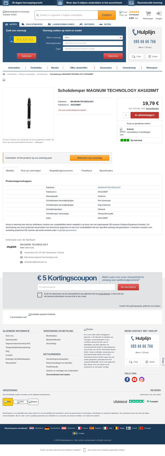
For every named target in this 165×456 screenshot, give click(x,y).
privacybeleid (104, 294)
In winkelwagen (144, 115)
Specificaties (106, 170)
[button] (93, 37)
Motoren (89, 24)
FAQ (7, 351)
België (122, 428)
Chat (136, 56)
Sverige (81, 433)
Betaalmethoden (53, 340)
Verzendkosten (152, 108)
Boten (107, 24)
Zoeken (107, 15)
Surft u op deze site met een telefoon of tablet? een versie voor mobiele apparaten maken (82, 450)
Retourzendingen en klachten (59, 363)
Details (10, 170)
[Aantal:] (127, 115)
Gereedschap (129, 67)
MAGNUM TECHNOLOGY (109, 187)
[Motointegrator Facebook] (127, 379)
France (85, 428)
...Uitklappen (38, 142)
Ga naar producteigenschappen (72, 110)
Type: (58, 48)
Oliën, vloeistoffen (78, 67)
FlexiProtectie (52, 367)
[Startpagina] (4, 74)
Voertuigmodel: (53, 43)
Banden (55, 67)
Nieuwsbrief (11, 363)
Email (152, 56)
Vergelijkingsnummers (61, 170)
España (98, 428)
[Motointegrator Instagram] (141, 379)
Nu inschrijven (128, 287)
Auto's (13, 24)
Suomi (134, 428)
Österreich (71, 428)
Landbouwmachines (63, 24)
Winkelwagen (148, 19)
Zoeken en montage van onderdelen (62, 371)
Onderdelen (36, 67)
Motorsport (151, 67)
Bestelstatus (51, 336)
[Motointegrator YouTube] (134, 379)
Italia (110, 428)
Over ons (10, 336)
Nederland (39, 428)
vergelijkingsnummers (67, 230)
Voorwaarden (11, 340)
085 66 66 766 (145, 41)
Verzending (51, 343)
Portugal (147, 428)
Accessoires (106, 67)
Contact (9, 355)
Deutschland (55, 428)
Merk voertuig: (54, 37)
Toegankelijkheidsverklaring (18, 347)
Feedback (87, 170)
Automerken (14, 67)
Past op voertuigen (31, 170)
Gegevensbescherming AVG (18, 343)
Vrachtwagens (34, 24)
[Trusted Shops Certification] (123, 15)
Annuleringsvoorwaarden (57, 359)
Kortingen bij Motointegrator (18, 359)
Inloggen (159, 19)
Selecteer (27, 56)
